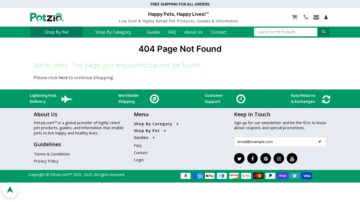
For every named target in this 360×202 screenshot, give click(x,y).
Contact (218, 32)
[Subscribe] (319, 142)
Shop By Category (113, 32)
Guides (153, 32)
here (63, 77)
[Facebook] (252, 158)
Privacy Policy (46, 161)
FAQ (172, 32)
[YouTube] (292, 158)
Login (139, 159)
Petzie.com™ (61, 174)
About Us (193, 32)
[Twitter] (239, 158)
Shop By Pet (57, 32)
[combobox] (285, 32)
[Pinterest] (265, 158)
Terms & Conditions (52, 153)
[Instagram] (279, 158)
